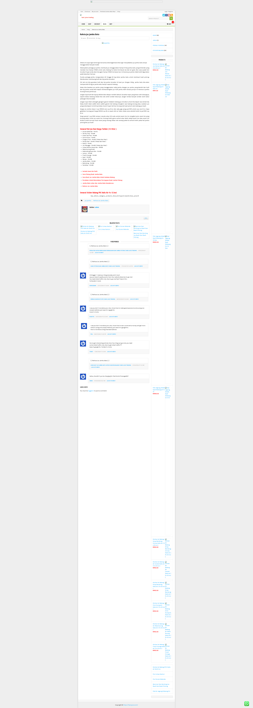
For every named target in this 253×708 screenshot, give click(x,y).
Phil (92, 334)
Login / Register (169, 11)
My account (95, 11)
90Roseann (93, 285)
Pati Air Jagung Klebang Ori (161, 691)
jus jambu (88, 200)
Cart (82, 11)
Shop (118, 11)
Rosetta (92, 316)
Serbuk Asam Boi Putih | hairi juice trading (103, 299)
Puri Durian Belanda (122, 229)
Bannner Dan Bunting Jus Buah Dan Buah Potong (141, 235)
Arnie (91, 380)
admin (84, 38)
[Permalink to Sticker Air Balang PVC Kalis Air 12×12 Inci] (88, 228)
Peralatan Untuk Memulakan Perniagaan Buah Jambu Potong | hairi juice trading (113, 250)
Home (83, 24)
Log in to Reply (99, 252)
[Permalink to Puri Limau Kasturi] (105, 227)
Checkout (87, 11)
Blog (104, 24)
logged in (91, 391)
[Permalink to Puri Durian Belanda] (123, 227)
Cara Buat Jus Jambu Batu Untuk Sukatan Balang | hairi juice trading (111, 365)
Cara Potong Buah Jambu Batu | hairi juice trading (105, 266)
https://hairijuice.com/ (130, 705)
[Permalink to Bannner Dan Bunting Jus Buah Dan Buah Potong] (141, 229)
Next (146, 218)
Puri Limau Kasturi (104, 229)
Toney (91, 351)
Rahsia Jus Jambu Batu (100, 200)
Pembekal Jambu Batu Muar (107, 11)
